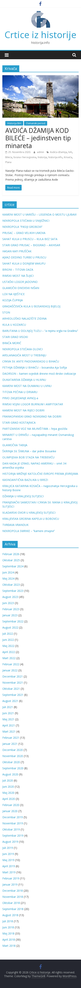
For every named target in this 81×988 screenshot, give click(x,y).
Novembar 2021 (12, 682)
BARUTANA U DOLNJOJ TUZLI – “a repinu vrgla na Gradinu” (40, 331)
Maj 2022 (8, 646)
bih (70, 152)
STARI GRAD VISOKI (15, 337)
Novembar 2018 (12, 897)
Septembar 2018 (12, 909)
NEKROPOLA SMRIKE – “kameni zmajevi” (28, 531)
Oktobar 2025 (11, 560)
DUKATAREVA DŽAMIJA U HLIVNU (24, 380)
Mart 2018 (9, 946)
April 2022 (8, 652)
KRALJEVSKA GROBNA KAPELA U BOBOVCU (30, 519)
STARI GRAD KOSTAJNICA (19, 422)
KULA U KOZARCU (14, 325)
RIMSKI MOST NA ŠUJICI (18, 276)
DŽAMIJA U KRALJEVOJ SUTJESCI (23, 496)
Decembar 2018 (12, 890)
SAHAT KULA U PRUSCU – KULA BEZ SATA (29, 239)
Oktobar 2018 (11, 903)
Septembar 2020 (12, 768)
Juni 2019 (8, 854)
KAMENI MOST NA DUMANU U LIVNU (27, 386)
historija (42, 157)
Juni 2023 (8, 603)
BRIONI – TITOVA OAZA (17, 269)
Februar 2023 (10, 609)
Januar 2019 (9, 884)
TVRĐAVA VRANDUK (15, 525)
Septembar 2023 (12, 591)
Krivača (68, 157)
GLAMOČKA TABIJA (14, 445)
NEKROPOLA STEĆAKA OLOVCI (22, 349)
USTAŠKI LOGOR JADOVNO (20, 282)
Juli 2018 (7, 921)
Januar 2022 (9, 670)
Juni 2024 (8, 572)
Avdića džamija (58, 152)
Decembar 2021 (12, 676)
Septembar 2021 (12, 695)
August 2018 (10, 915)
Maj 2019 (8, 860)
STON (6, 312)
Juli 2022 (7, 633)
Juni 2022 (8, 640)
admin (41, 152)
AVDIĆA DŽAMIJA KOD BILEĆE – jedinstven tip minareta (38, 138)
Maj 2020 (8, 793)
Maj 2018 (8, 933)
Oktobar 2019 (11, 829)
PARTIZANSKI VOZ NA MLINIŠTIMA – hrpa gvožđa (34, 429)
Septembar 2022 (12, 621)
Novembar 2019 (12, 823)
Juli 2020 (7, 780)
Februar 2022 (10, 664)
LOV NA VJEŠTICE (13, 294)
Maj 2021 (8, 719)
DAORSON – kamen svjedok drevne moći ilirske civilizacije (39, 373)
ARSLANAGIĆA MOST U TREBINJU (24, 355)
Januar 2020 (9, 811)
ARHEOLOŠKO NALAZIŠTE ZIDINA (24, 318)
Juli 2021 (7, 707)
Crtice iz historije (40, 34)
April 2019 (8, 866)
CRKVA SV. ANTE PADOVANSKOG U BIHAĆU (30, 361)
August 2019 (10, 842)
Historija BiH (14, 123)
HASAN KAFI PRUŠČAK (16, 251)
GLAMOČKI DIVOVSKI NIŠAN (20, 288)
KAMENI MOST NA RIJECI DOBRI (23, 410)
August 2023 (10, 597)
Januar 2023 (9, 615)
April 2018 (8, 939)
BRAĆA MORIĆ (11, 343)
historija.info (55, 157)
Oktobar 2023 (11, 584)
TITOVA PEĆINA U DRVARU (19, 392)
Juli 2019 (7, 848)
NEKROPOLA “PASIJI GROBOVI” (22, 227)
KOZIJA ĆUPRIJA (12, 300)
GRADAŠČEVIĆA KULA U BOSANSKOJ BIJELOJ (31, 306)
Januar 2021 (9, 744)
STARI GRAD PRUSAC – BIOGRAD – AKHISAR (31, 245)
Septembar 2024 (12, 566)
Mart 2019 (9, 872)
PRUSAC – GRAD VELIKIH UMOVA (23, 233)
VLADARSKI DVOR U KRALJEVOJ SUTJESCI (28, 512)
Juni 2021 (8, 713)
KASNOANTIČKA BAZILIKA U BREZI (25, 480)
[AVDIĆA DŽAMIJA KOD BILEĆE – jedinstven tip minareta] (40, 77)
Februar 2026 (10, 554)
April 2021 (8, 725)
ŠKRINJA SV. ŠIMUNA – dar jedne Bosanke (29, 451)
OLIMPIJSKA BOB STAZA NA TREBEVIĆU (28, 457)
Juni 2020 (8, 786)
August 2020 (10, 774)
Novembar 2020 (12, 756)
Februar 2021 (10, 737)
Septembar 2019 (12, 835)
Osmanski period (35, 123)
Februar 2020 (10, 805)
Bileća (8, 157)
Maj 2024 (8, 578)
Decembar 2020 (12, 750)
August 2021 (10, 701)
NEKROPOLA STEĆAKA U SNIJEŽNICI (25, 220)
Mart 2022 (9, 658)
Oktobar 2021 (11, 689)
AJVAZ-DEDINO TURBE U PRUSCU (24, 257)
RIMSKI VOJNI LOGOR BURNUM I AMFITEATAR (32, 404)
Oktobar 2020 (11, 762)
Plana (8, 162)
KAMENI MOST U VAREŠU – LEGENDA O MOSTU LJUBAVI (39, 214)
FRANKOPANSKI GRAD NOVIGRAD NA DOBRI (31, 416)
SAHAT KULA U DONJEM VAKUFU (23, 263)
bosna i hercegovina (25, 157)
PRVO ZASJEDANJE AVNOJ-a (20, 398)
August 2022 (10, 627)
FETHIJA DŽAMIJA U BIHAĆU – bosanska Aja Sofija (34, 367)
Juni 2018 (8, 927)
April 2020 (8, 799)
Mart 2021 (9, 731)
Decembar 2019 (12, 817)
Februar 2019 (10, 878)
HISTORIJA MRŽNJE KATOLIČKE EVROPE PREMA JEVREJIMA (40, 474)
